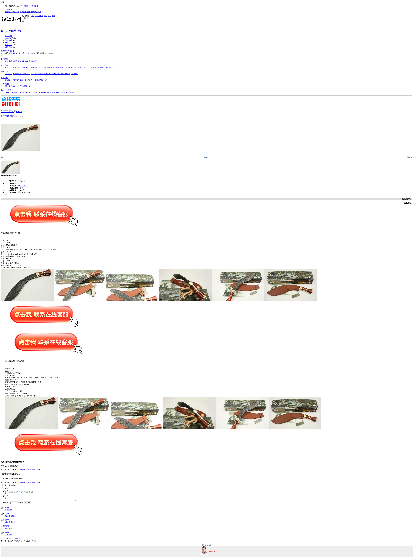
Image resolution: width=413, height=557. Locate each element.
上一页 (28, 469)
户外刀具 (20, 53)
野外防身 (4, 59)
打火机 (53, 92)
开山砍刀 (26, 67)
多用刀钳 (66, 74)
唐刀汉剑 (8, 80)
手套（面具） (19, 92)
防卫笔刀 (34, 74)
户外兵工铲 (9, 92)
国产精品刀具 (111, 67)
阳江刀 (11, 539)
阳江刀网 (8, 36)
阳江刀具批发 (23, 186)
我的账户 (8, 9)
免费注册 (33, 6)
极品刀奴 (48, 67)
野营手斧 (90, 67)
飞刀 (49, 16)
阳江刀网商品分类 (11, 30)
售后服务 (6, 514)
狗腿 (45, 16)
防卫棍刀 (56, 67)
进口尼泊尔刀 (10, 86)
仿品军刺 (41, 67)
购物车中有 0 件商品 (8, 51)
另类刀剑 (43, 80)
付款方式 (8, 47)
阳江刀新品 (9, 38)
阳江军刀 (18, 539)
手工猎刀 (78, 67)
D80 (36, 16)
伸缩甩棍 (16, 61)
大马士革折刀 (18, 74)
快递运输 (8, 528)
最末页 (39, 469)
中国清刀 (16, 80)
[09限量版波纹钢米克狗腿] (20, 156)
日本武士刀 (9, 42)
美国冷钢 (26, 86)
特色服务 (6, 532)
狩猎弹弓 (34, 61)
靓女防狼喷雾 (25, 61)
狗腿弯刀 (8, 45)
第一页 (22, 469)
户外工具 (59, 92)
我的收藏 (30, 12)
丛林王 (40, 16)
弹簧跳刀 (41, 74)
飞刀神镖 (59, 74)
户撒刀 (29, 80)
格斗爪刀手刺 (50, 74)
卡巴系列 (19, 86)
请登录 (26, 6)
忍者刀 (84, 67)
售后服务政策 (10, 516)
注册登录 (8, 510)
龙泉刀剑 (23, 80)
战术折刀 (8, 74)
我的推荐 (37, 12)
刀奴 (32, 16)
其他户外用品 (6, 90)
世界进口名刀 (6, 84)
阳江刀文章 (7, 111)
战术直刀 (8, 67)
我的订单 (15, 12)
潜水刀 (62, 67)
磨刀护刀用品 (68, 92)
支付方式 (6, 520)
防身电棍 (8, 40)
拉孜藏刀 (36, 80)
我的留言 (23, 12)
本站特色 (8, 535)
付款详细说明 (10, 522)
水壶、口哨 (38, 92)
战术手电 (46, 92)
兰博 (53, 16)
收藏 (2, 2)
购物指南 (6, 507)
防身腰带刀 (29, 92)
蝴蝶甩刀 (26, 74)
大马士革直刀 (18, 67)
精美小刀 (4, 71)
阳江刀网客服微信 (8, 116)
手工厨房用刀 (100, 67)
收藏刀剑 (4, 78)
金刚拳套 (74, 74)
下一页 (34, 469)
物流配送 (6, 526)
